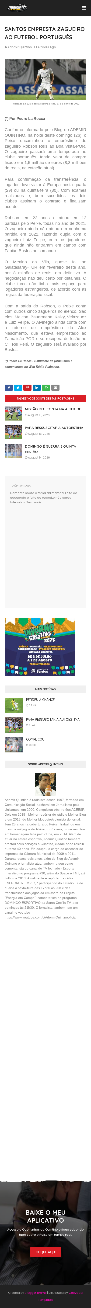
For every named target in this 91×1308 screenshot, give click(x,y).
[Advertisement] (40, 957)
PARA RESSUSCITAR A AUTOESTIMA (54, 427)
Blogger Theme (35, 1293)
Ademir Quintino (19, 47)
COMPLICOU (35, 739)
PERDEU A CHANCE (40, 700)
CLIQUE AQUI (46, 1252)
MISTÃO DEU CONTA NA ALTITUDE (53, 409)
